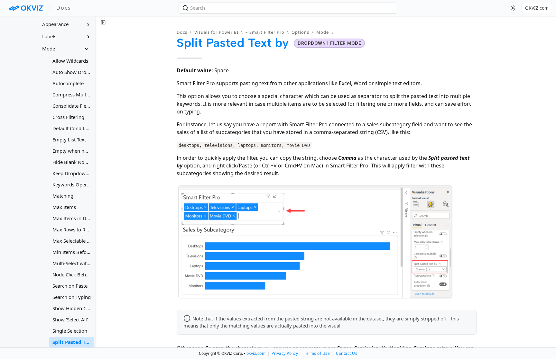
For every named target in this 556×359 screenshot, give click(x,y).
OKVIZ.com (537, 8)
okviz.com (256, 353)
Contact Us (346, 353)
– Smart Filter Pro (265, 32)
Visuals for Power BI (216, 32)
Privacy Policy (285, 353)
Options (300, 32)
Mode (322, 32)
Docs (182, 32)
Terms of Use (317, 353)
